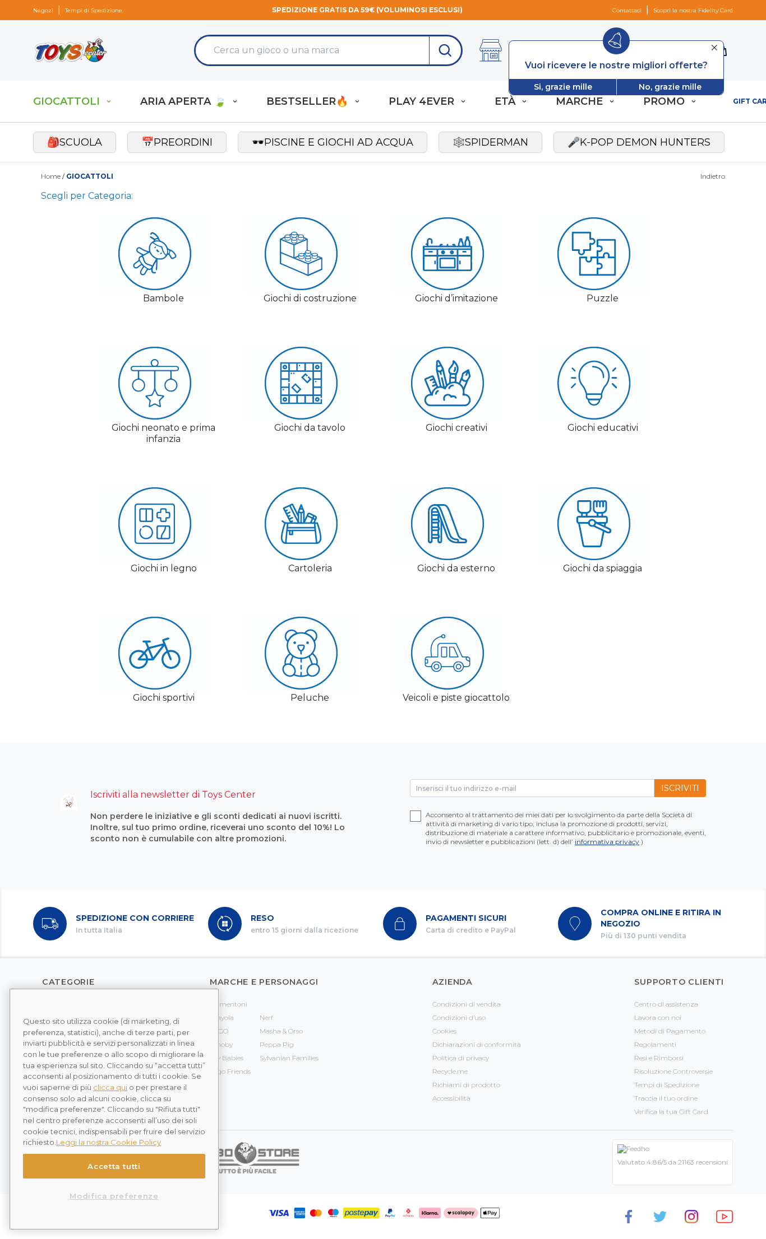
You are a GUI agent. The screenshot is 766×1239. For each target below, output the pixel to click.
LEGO (219, 1031)
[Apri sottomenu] (108, 101)
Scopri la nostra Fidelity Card (693, 10)
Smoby (221, 1044)
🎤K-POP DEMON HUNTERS (638, 142)
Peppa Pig (277, 1044)
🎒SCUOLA (74, 142)
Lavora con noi (657, 1017)
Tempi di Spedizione (93, 10)
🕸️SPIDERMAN (490, 142)
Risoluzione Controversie (673, 1071)
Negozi (43, 10)
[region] (114, 1109)
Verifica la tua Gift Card (671, 1111)
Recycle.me (450, 1071)
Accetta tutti (114, 1166)
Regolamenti (655, 1044)
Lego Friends (230, 1071)
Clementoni (228, 1004)
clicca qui (110, 1087)
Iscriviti (680, 788)
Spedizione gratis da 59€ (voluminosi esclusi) (367, 10)
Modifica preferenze (114, 1195)
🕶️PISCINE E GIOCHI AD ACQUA (332, 142)
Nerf (266, 1017)
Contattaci (627, 10)
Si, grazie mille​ (563, 87)
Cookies (444, 1031)
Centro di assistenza (666, 1004)
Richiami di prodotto (466, 1084)
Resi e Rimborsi (659, 1058)
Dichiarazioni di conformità (476, 1044)
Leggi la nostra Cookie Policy (108, 1142)
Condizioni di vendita (466, 1004)
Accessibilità (451, 1098)
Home (51, 176)
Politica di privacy (460, 1058)
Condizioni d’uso (459, 1017)
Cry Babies (226, 1058)
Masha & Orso (281, 1031)
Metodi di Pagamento (669, 1031)
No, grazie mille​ (670, 87)
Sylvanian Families (289, 1058)
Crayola (222, 1017)
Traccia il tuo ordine (666, 1098)
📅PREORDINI (177, 142)
